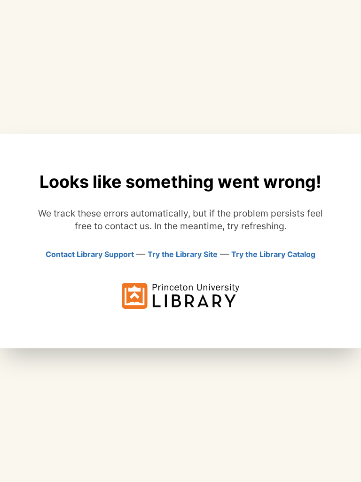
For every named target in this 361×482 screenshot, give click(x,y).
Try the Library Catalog (273, 254)
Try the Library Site (183, 254)
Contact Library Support (90, 254)
